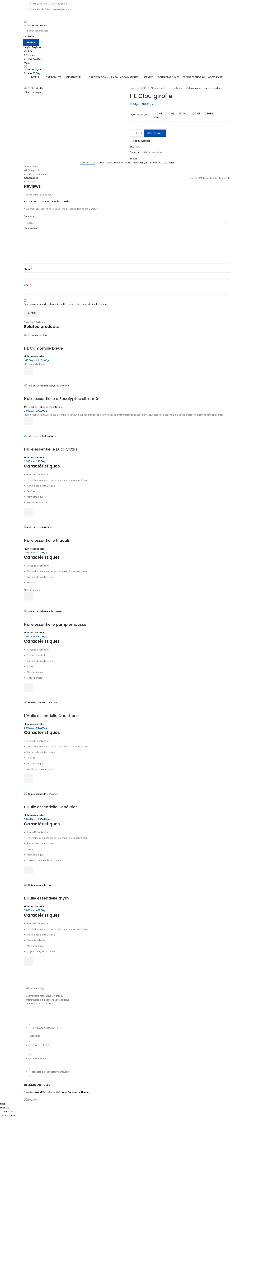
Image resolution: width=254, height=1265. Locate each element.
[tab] (87, 162)
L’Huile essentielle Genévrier (50, 807)
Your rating (31, 215)
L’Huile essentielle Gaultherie (51, 715)
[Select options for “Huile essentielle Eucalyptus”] (28, 512)
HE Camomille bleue (43, 348)
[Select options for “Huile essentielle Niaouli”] (28, 596)
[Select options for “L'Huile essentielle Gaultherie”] (28, 778)
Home (133, 87)
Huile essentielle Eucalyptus (50, 449)
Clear (157, 117)
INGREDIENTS (148, 87)
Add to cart (155, 133)
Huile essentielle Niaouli (46, 540)
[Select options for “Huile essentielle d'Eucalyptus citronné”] (28, 421)
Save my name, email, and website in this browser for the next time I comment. (66, 303)
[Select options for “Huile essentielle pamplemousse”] (28, 687)
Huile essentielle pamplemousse (55, 624)
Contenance (139, 114)
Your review (31, 228)
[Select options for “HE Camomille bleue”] (28, 370)
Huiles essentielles (169, 87)
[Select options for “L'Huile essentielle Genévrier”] (28, 870)
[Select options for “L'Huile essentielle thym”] (28, 961)
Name (28, 269)
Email (27, 284)
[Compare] (28, 341)
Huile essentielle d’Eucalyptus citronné (61, 398)
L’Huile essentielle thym (46, 898)
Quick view (28, 379)
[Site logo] (35, 23)
